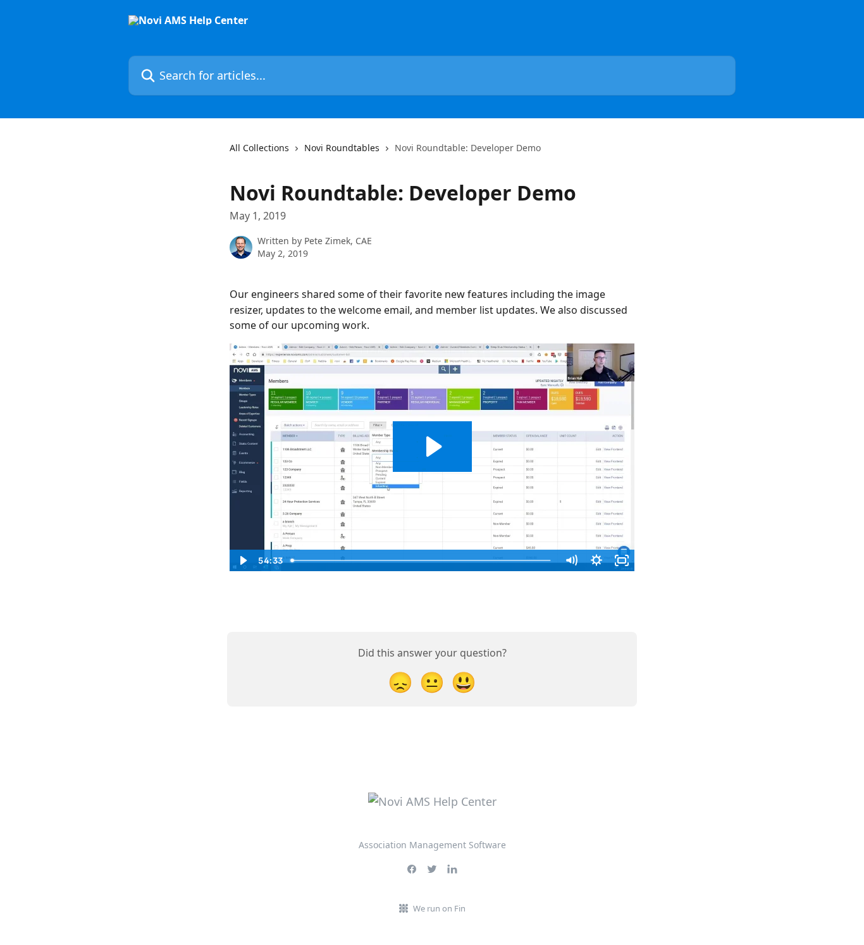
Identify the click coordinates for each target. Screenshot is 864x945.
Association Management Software (432, 845)
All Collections (259, 148)
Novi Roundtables (342, 148)
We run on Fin (439, 908)
